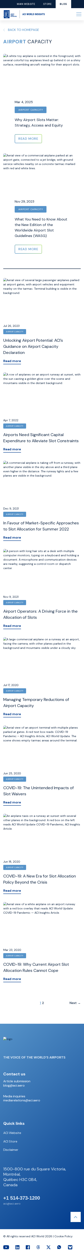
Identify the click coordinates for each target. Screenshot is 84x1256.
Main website (26, 4)
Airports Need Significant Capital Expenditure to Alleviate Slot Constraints (41, 437)
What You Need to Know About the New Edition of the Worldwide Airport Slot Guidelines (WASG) (41, 227)
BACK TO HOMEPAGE (23, 30)
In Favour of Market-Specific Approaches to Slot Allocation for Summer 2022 (41, 526)
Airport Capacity (30, 109)
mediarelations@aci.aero (21, 1100)
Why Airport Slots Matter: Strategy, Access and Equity (39, 122)
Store (47, 4)
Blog (63, 4)
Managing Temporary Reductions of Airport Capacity (36, 702)
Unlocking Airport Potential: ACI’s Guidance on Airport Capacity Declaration (33, 346)
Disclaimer (10, 1150)
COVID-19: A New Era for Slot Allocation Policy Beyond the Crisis (39, 879)
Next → (75, 1003)
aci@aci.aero (12, 1203)
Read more (12, 361)
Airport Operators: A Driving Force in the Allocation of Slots (40, 614)
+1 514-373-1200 (21, 1198)
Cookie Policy (63, 1236)
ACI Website (12, 1133)
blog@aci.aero (14, 1086)
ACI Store (10, 1141)
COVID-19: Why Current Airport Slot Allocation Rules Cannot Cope (36, 967)
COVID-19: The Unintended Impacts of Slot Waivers (38, 791)
